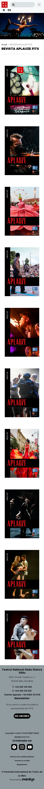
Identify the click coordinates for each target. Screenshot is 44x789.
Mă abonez (22, 716)
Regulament (22, 764)
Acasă (4, 45)
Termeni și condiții (22, 761)
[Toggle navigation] (39, 4)
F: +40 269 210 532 (22, 691)
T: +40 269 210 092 (22, 687)
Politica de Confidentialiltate (22, 757)
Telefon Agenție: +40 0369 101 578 (22, 695)
